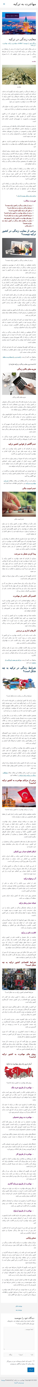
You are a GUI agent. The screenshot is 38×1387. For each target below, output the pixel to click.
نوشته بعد (19, 1310)
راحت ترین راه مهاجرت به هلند (12, 357)
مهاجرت (4, 43)
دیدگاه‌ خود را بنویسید (30, 43)
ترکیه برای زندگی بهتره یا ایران (26, 196)
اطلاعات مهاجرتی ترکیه (15, 43)
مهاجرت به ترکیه (24, 4)
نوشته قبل (19, 1306)
